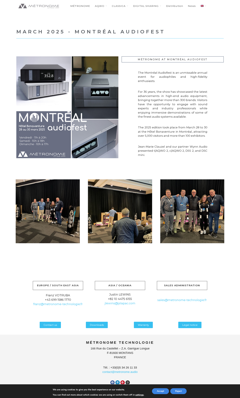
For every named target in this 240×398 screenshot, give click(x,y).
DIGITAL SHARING (146, 5)
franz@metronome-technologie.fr (58, 304)
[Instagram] (128, 382)
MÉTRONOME (80, 5)
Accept (160, 391)
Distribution (174, 5)
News (192, 5)
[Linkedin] (117, 382)
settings (139, 394)
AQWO (99, 5)
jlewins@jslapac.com (120, 303)
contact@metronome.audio (120, 372)
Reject (178, 391)
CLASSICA (119, 5)
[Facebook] (112, 382)
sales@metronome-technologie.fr (182, 300)
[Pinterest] (122, 382)
